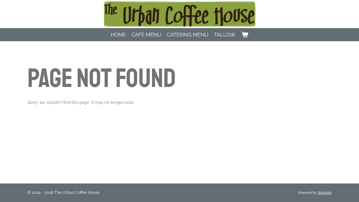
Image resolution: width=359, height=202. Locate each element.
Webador (324, 193)
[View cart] (244, 34)
